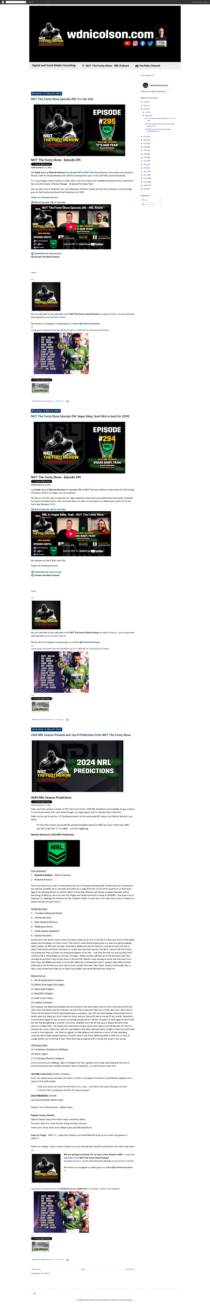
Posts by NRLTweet (147, 75)
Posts (146, 200)
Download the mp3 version (48, 254)
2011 (145, 178)
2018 (145, 154)
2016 (145, 161)
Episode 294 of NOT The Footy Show (87, 490)
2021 (145, 143)
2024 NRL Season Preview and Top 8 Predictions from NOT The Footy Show (81, 735)
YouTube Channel (58, 317)
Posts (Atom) (45, 1273)
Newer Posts (36, 1269)
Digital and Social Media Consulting (54, 65)
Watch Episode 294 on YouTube (50, 509)
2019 (145, 150)
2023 (145, 137)
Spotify (121, 314)
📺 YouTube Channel (147, 65)
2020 (145, 147)
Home (83, 1269)
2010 (145, 182)
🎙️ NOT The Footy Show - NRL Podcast (105, 65)
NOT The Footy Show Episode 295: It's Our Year (62, 99)
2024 (145, 109)
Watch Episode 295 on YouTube (50, 202)
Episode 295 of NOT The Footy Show (87, 172)
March (147, 116)
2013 (145, 172)
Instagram (115, 1189)
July (146, 112)
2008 (145, 189)
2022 (145, 140)
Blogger (130, 1300)
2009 (145, 185)
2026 (145, 102)
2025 (145, 106)
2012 (145, 175)
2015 (145, 164)
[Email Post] (67, 401)
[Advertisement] (83, 80)
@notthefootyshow (89, 324)
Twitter (105, 330)
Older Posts (130, 1269)
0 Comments (59, 401)
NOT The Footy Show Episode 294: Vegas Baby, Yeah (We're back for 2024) (80, 416)
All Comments (149, 205)
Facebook (93, 330)
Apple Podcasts (110, 314)
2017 (145, 157)
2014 (145, 168)
